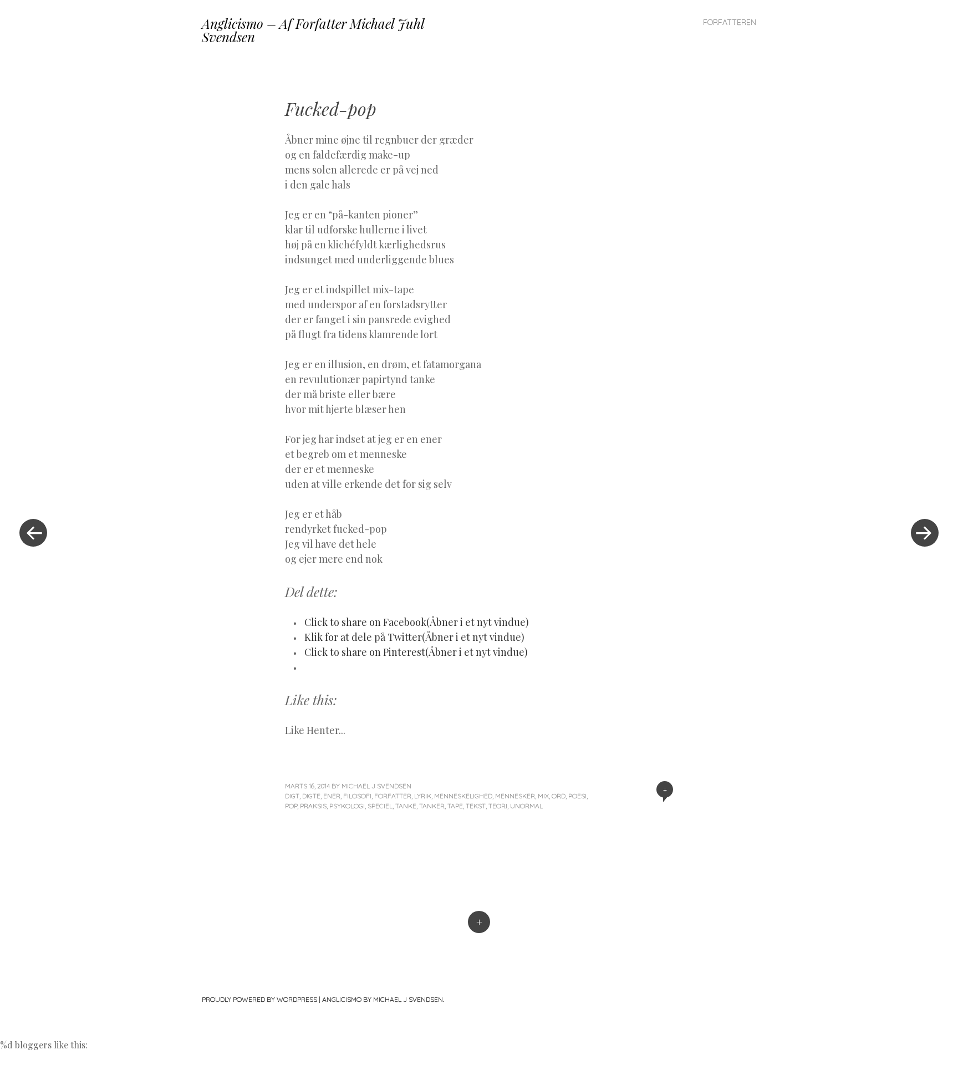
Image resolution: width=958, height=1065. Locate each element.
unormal (526, 806)
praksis (313, 806)
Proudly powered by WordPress (259, 999)
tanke (405, 806)
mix (543, 796)
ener (331, 796)
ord (558, 796)
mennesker (515, 796)
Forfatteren (729, 22)
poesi (577, 796)
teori (497, 806)
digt (292, 796)
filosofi (357, 796)
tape (455, 806)
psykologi (347, 806)
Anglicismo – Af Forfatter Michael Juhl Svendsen (313, 29)
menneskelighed (463, 796)
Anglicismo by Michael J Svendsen (382, 999)
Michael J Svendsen (376, 786)
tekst (476, 806)
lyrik (422, 796)
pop (291, 806)
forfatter (392, 796)
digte (311, 796)
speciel (380, 806)
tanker (432, 806)
